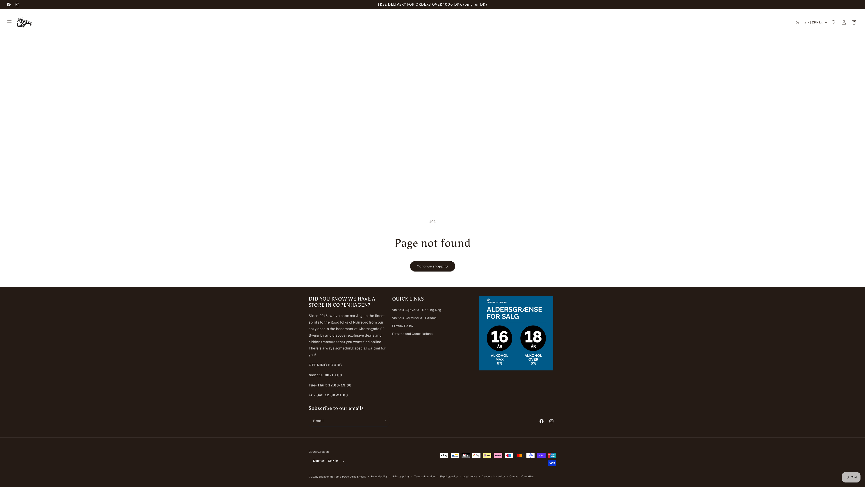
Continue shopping (432, 266)
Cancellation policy (493, 476)
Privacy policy (401, 476)
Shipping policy (448, 476)
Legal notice (469, 476)
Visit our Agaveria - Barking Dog (416, 310)
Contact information (521, 476)
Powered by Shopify (354, 476)
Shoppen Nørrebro (330, 476)
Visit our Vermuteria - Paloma (414, 318)
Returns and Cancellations (412, 333)
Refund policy (379, 476)
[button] (9, 22)
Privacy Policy (402, 326)
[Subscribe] (385, 421)
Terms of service (424, 476)
